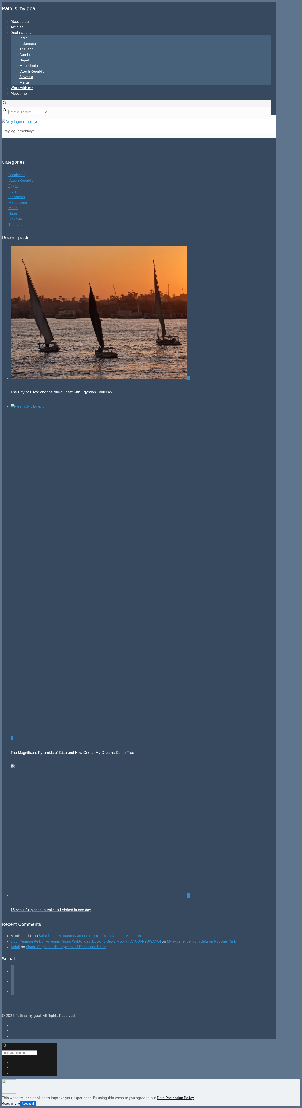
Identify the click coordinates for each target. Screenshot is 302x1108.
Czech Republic (21, 180)
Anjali (15, 947)
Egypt (13, 186)
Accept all (28, 1103)
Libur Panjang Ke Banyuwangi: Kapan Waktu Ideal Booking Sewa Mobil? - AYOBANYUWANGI (86, 941)
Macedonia (17, 202)
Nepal (13, 213)
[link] (46, 111)
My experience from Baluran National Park (201, 941)
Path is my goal (19, 8)
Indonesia (16, 197)
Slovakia (15, 219)
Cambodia (16, 175)
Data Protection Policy (175, 1098)
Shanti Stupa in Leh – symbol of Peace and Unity (66, 947)
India (12, 191)
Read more (11, 1103)
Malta (13, 208)
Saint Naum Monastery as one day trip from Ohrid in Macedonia (91, 935)
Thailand (15, 224)
